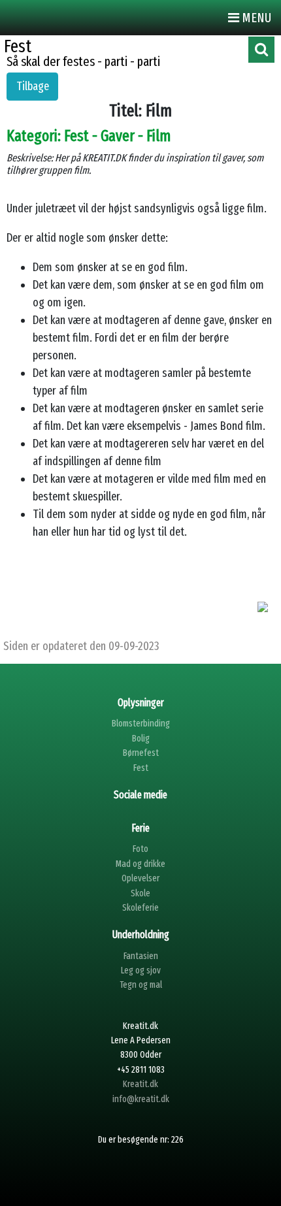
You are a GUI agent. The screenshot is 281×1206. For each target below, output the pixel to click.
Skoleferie (140, 907)
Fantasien (141, 956)
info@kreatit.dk (140, 1099)
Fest (140, 768)
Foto (140, 849)
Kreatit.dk (140, 1084)
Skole (140, 893)
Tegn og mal (141, 984)
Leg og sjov (141, 970)
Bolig (141, 738)
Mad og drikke (140, 864)
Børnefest (141, 752)
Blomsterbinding (141, 723)
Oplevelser (140, 878)
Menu (255, 17)
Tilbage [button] (32, 86)
